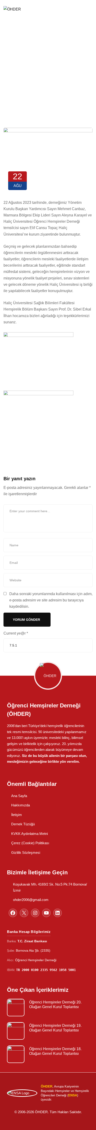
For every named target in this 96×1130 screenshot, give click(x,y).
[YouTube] (46, 913)
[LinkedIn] (57, 913)
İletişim (16, 815)
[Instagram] (35, 913)
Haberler (38, 38)
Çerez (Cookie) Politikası (30, 843)
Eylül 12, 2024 (39, 1036)
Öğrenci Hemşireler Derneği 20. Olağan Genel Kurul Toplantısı (55, 1004)
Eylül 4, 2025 (38, 1013)
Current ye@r (15, 633)
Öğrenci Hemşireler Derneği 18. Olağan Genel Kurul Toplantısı (55, 1051)
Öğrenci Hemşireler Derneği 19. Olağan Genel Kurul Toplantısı (55, 1028)
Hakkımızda (20, 805)
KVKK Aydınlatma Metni (29, 834)
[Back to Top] (86, 1122)
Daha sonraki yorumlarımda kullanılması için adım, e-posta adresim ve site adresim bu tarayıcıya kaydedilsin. (51, 600)
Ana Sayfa (19, 796)
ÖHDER (14, 38)
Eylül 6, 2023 (38, 1060)
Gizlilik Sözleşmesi (25, 853)
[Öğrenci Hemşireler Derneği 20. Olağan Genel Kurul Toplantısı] (15, 1007)
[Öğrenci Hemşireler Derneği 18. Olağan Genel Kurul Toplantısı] (15, 1054)
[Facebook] (13, 913)
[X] (24, 913)
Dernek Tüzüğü (23, 824)
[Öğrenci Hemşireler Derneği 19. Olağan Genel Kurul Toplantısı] (15, 1031)
